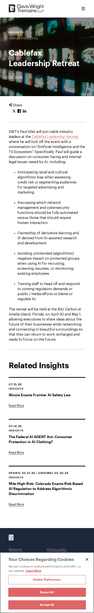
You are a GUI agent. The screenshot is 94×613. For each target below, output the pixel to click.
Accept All (47, 604)
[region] (47, 582)
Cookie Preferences (47, 579)
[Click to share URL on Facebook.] (19, 111)
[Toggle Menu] (83, 9)
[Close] (87, 559)
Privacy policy (56, 549)
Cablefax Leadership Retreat (55, 137)
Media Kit (15, 549)
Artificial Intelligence (23, 38)
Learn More (33, 570)
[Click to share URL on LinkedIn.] (24, 111)
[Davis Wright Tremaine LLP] (26, 8)
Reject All (47, 592)
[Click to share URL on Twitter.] (14, 111)
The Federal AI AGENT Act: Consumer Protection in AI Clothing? (40, 439)
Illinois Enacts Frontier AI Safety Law (40, 395)
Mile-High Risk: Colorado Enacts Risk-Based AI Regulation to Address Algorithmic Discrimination (46, 488)
